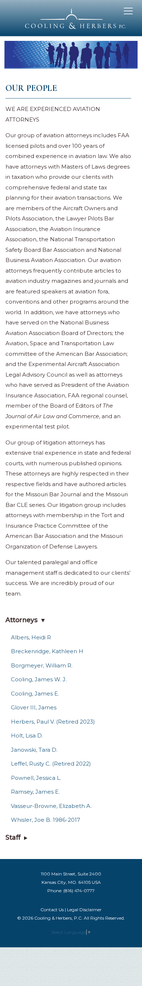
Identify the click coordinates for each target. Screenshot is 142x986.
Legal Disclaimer (84, 909)
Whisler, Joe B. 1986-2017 (45, 819)
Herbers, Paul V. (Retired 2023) (53, 721)
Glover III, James (33, 707)
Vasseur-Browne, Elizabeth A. (51, 805)
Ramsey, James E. (35, 791)
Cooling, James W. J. (39, 679)
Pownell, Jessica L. (36, 777)
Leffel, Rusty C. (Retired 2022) (51, 763)
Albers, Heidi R (31, 637)
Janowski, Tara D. (34, 749)
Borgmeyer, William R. (41, 665)
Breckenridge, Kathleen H (47, 651)
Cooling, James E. (35, 693)
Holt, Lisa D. (27, 735)
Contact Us (52, 909)
